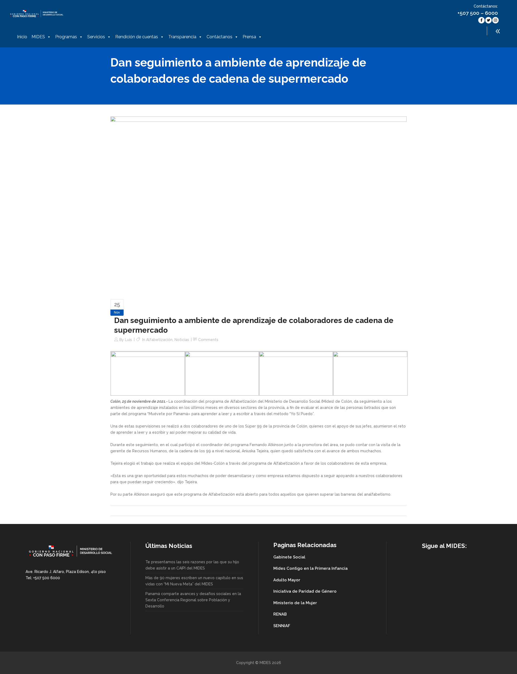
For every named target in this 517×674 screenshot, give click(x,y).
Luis (128, 340)
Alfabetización (159, 340)
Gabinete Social (289, 557)
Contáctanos (219, 36)
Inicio (22, 36)
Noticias (181, 340)
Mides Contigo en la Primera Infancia (310, 568)
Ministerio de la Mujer (295, 602)
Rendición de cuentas (136, 36)
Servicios (96, 36)
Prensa (249, 36)
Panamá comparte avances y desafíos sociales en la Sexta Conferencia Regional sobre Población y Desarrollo (193, 600)
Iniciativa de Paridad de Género (305, 591)
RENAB (280, 614)
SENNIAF (281, 625)
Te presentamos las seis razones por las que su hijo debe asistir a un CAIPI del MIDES (192, 565)
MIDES (38, 36)
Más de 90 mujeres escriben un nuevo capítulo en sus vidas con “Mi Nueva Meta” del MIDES (194, 581)
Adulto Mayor (286, 580)
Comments (208, 340)
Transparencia (182, 36)
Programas (66, 36)
